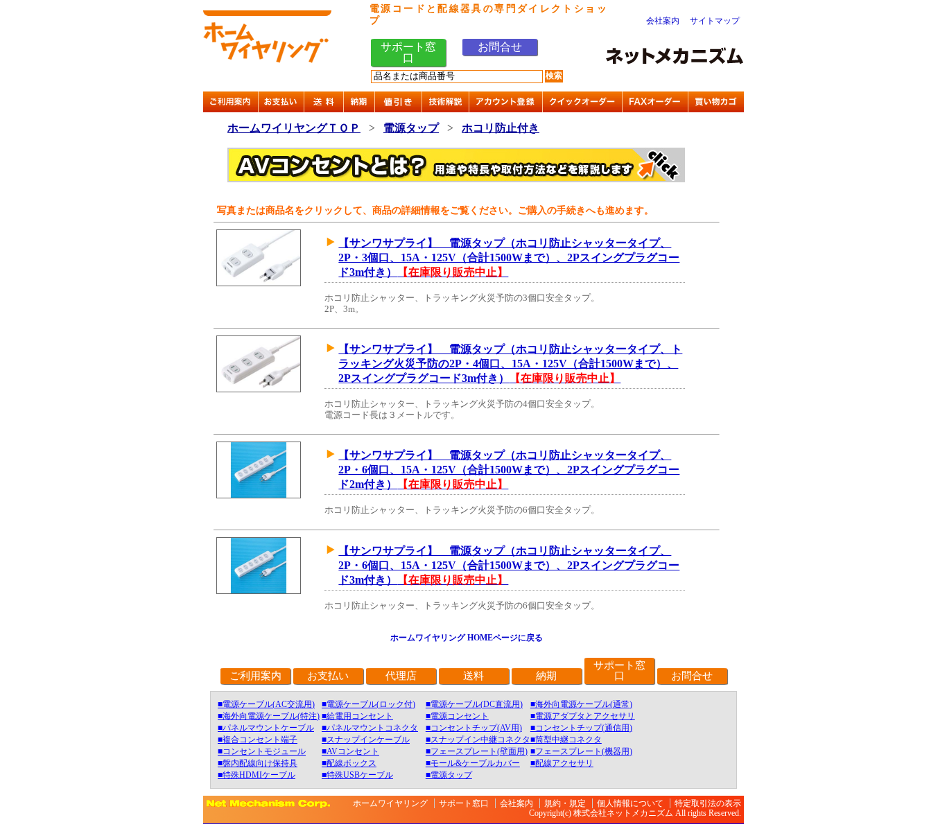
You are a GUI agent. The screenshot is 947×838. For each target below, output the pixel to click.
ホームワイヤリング (390, 803)
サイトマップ (715, 21)
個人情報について (630, 803)
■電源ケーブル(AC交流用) (266, 704)
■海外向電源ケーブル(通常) (581, 704)
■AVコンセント (350, 751)
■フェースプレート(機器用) (581, 751)
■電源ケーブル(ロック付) (368, 704)
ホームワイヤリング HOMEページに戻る (466, 638)
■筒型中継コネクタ (566, 739)
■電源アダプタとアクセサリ (582, 716)
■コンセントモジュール (262, 751)
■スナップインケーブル (366, 739)
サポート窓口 (408, 52)
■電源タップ (449, 775)
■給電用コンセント (357, 716)
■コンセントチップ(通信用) (581, 728)
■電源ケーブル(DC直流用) (474, 704)
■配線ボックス (349, 763)
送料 (473, 675)
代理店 (401, 675)
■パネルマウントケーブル (266, 728)
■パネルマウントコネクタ (370, 728)
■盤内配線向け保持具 (257, 763)
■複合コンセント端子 (257, 739)
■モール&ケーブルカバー (473, 763)
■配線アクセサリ (561, 763)
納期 (546, 675)
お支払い (328, 675)
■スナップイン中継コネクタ (478, 739)
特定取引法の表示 (708, 803)
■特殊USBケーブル (357, 775)
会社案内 (662, 21)
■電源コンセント (457, 716)
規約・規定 (565, 803)
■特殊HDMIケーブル (256, 775)
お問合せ (500, 47)
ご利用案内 (255, 675)
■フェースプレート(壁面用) (477, 751)
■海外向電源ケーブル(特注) (269, 716)
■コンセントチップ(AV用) (474, 728)
